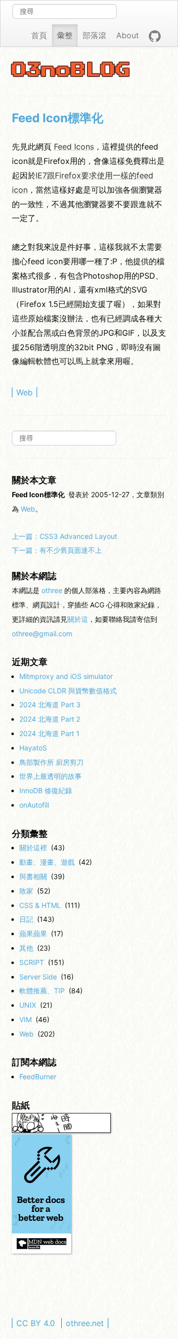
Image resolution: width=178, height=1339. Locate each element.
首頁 (39, 35)
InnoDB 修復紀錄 (45, 790)
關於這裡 (33, 847)
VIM (25, 1019)
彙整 (65, 35)
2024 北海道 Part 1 (49, 733)
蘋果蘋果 (33, 933)
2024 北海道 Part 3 (50, 704)
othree (52, 590)
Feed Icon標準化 (57, 118)
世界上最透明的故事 (50, 776)
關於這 (77, 619)
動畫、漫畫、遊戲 (47, 862)
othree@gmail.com (42, 633)
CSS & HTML (40, 905)
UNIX (27, 1005)
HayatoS (33, 748)
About (127, 35)
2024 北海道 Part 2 (49, 719)
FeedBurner (37, 1076)
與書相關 (33, 876)
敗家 (26, 891)
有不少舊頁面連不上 (57, 550)
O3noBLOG (71, 70)
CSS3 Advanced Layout (64, 536)
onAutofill (34, 805)
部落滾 (94, 35)
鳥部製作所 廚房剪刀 (51, 762)
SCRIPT (31, 962)
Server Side (38, 976)
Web (24, 392)
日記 (26, 919)
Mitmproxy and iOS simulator (66, 676)
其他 (26, 948)
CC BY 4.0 (35, 1323)
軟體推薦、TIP (42, 990)
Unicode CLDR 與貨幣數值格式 (68, 690)
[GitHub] (155, 35)
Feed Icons (74, 146)
